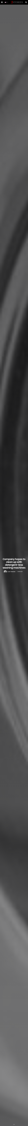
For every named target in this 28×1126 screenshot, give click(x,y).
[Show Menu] (2, 2)
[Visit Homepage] (17, 2)
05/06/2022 (20, 571)
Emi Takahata (12, 571)
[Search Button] (26, 2)
